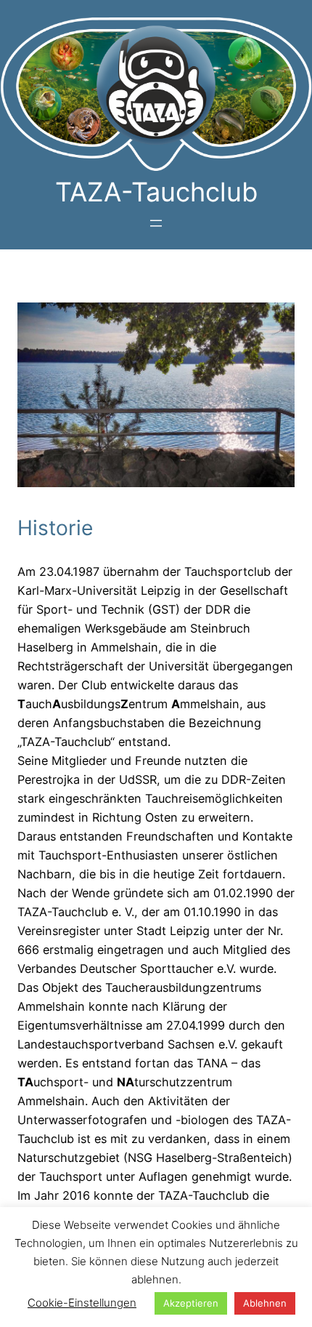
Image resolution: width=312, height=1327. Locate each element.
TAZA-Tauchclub (156, 192)
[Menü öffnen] (156, 223)
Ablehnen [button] (265, 1303)
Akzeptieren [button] (190, 1303)
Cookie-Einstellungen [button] (82, 1303)
